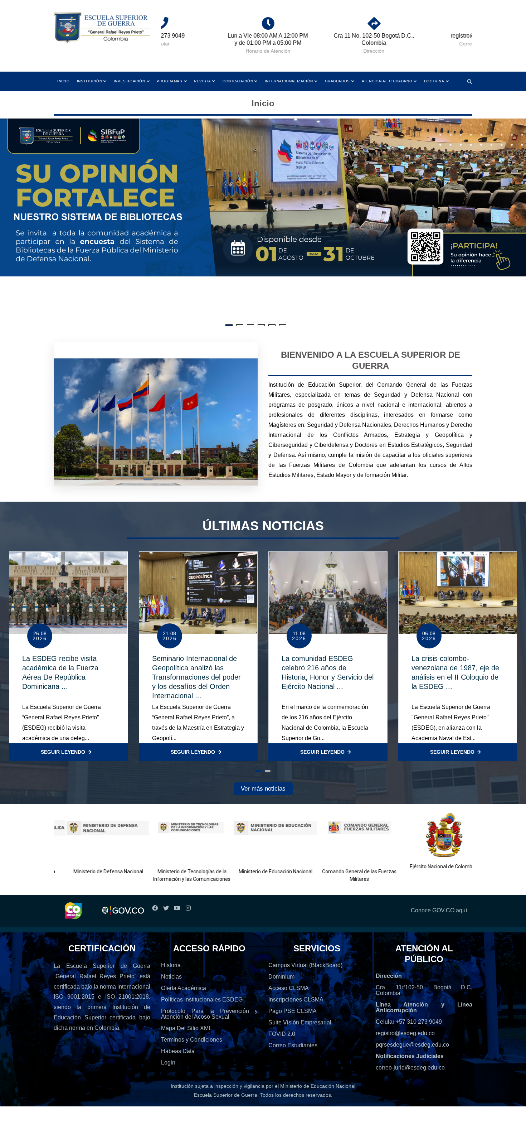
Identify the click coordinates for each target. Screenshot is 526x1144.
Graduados (337, 81)
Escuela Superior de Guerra (225, 1095)
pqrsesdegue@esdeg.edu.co (412, 1045)
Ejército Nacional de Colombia (429, 866)
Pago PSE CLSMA (292, 1011)
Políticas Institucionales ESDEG (202, 999)
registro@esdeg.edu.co (405, 1033)
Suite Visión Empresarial (299, 1022)
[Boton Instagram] (188, 908)
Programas (169, 81)
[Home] (102, 28)
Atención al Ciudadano (387, 81)
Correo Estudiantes (292, 1045)
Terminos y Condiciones (191, 1040)
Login (168, 1062)
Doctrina (434, 81)
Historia (171, 965)
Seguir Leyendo (63, 752)
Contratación (238, 81)
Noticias (171, 977)
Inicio (63, 81)
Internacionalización (289, 81)
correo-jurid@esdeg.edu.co (410, 1068)
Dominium (281, 977)
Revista (202, 81)
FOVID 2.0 (281, 1034)
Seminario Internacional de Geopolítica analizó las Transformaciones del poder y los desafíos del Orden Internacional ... (196, 677)
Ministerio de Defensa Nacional (95, 871)
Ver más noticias (263, 788)
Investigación (129, 81)
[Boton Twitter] (166, 908)
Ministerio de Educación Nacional (262, 871)
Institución (89, 81)
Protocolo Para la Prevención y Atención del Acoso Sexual (209, 1014)
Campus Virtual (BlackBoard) (305, 965)
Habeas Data (178, 1051)
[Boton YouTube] (177, 908)
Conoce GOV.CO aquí (439, 910)
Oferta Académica (183, 988)
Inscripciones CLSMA (295, 999)
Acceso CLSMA (288, 988)
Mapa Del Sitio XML (186, 1028)
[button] (258, 771)
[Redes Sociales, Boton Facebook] (155, 908)
